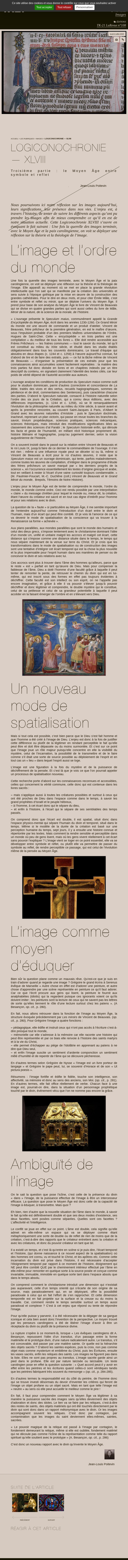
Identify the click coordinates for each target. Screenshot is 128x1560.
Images (120, 14)
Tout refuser (64, 7)
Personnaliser (84, 7)
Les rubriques (27, 139)
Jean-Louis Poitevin (93, 185)
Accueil (14, 139)
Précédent (25, 1520)
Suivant (51, 1520)
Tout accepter (44, 7)
